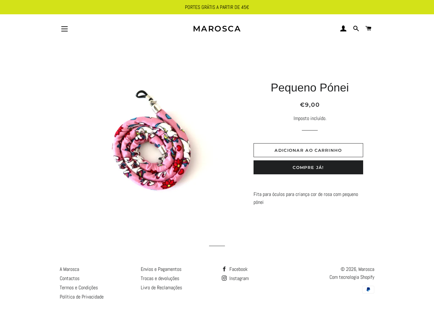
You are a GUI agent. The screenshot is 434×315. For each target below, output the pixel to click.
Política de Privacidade (82, 296)
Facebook (238, 269)
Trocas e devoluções (160, 278)
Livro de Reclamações (161, 287)
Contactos (69, 278)
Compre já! (308, 167)
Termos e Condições (79, 287)
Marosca (217, 28)
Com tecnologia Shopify (351, 277)
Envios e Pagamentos (161, 269)
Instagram (238, 278)
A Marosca (69, 269)
